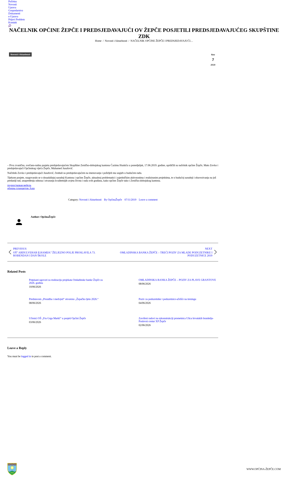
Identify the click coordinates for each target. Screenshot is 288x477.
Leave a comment (148, 199)
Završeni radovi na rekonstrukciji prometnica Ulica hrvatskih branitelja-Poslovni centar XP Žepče (176, 320)
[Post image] (16, 286)
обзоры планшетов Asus (21, 188)
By (113, 199)
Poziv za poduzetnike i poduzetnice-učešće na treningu (167, 299)
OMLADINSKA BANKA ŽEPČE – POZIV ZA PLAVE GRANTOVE (177, 279)
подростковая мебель (19, 185)
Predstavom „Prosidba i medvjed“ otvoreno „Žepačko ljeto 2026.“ (63, 299)
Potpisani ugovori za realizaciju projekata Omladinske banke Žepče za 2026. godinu (66, 281)
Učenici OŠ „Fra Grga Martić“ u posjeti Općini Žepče (57, 318)
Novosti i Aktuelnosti (20, 54)
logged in (26, 356)
